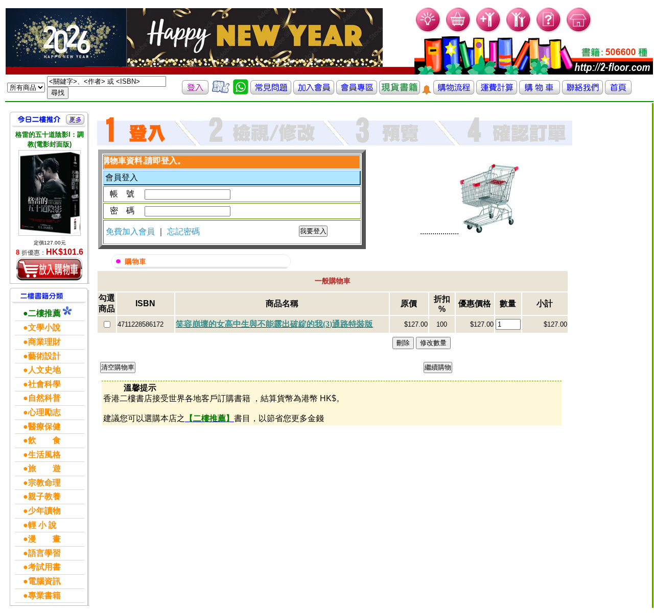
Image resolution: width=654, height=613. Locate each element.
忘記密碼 (183, 231)
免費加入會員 (131, 231)
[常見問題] (549, 31)
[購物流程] (453, 91)
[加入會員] (489, 31)
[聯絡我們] (582, 91)
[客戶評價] (221, 91)
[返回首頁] (618, 91)
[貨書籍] (399, 91)
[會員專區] (356, 91)
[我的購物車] (459, 31)
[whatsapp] (240, 91)
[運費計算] (496, 91)
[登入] (195, 91)
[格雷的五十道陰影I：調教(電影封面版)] (49, 192)
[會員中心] (519, 31)
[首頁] (579, 31)
